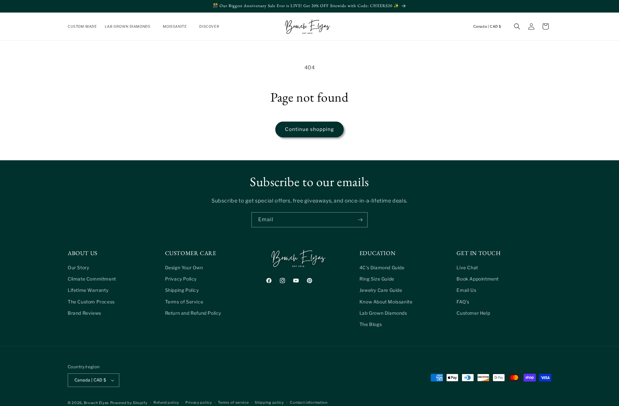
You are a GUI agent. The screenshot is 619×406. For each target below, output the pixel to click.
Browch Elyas (96, 403)
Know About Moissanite (386, 301)
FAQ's (463, 301)
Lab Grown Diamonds (383, 313)
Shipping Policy (182, 290)
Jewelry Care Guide (380, 290)
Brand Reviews (84, 313)
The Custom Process (91, 301)
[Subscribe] (360, 219)
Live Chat (467, 267)
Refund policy (166, 402)
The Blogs (370, 324)
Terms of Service (184, 301)
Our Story (78, 267)
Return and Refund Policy (193, 313)
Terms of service (233, 402)
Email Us (466, 290)
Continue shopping (309, 129)
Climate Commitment (92, 279)
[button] (130, 26)
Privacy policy (198, 402)
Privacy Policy (181, 279)
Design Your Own (184, 267)
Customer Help (473, 313)
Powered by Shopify (129, 403)
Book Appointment (478, 279)
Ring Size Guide (376, 279)
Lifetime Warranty (88, 290)
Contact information (308, 402)
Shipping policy (269, 402)
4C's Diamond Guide (382, 267)
